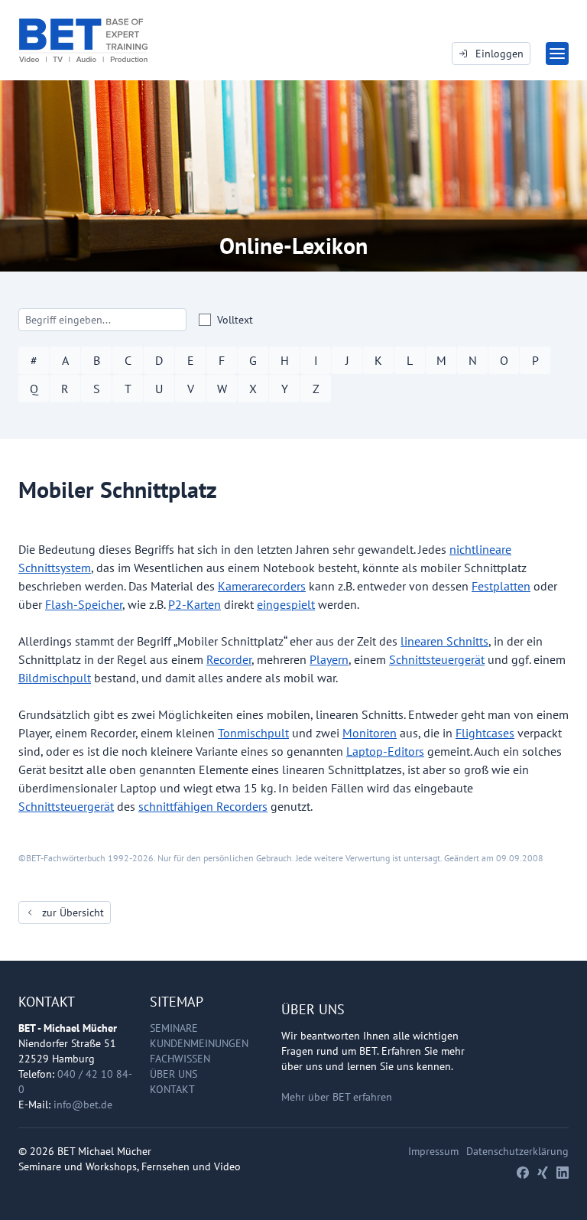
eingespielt (286, 604)
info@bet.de (83, 1104)
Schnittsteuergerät (437, 659)
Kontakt (172, 1089)
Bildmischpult (54, 677)
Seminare (174, 1028)
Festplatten (501, 586)
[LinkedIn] (562, 1172)
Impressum (433, 1151)
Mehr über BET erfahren (336, 1097)
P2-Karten (194, 604)
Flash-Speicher (83, 604)
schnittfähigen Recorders (203, 806)
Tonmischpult (253, 732)
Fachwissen (180, 1058)
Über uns (173, 1074)
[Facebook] (523, 1172)
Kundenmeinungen (199, 1043)
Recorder (228, 659)
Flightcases (485, 732)
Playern (329, 659)
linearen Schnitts (444, 641)
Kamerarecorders (262, 586)
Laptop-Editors (385, 751)
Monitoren (369, 732)
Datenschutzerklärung (517, 1151)
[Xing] (543, 1172)
